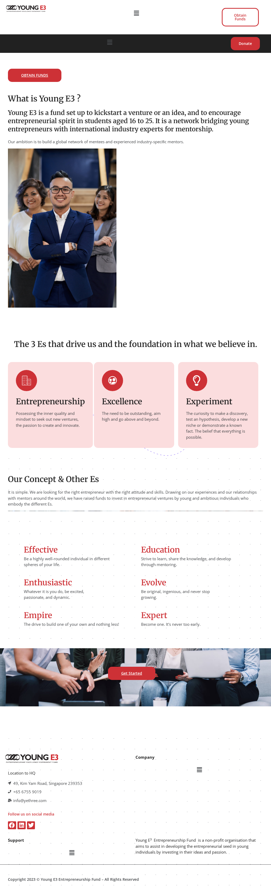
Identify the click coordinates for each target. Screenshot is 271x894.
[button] (136, 13)
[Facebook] (12, 825)
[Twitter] (31, 825)
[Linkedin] (21, 825)
